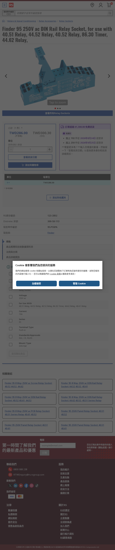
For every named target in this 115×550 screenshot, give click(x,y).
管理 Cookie (79, 283)
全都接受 (36, 283)
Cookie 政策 (55, 273)
